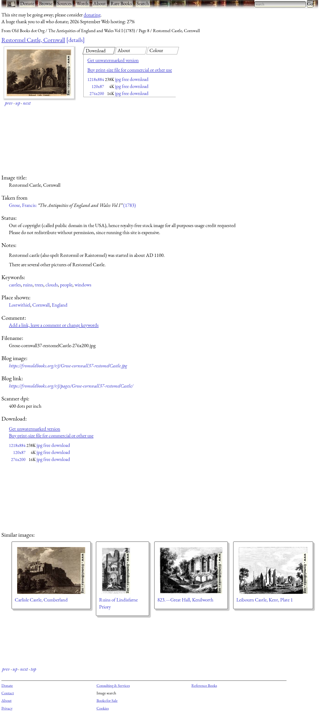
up (17, 103)
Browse (45, 3)
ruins (28, 284)
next (27, 103)
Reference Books (204, 685)
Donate (27, 3)
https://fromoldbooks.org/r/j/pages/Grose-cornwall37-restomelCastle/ (71, 386)
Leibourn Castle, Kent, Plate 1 (264, 600)
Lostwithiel (19, 305)
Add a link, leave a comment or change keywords (54, 325)
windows (82, 284)
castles (15, 284)
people (66, 284)
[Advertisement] (121, 136)
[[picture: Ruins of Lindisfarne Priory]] (122, 570)
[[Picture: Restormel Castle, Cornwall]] (39, 73)
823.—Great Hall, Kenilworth (185, 600)
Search (143, 3)
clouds (51, 284)
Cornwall (41, 305)
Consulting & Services (113, 685)
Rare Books (121, 3)
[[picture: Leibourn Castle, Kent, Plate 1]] (273, 570)
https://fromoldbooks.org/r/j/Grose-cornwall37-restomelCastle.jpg (68, 365)
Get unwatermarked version (113, 60)
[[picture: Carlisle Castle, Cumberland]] (51, 570)
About (99, 3)
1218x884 (95, 79)
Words (82, 3)
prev (9, 103)
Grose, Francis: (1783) (72, 205)
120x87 (98, 86)
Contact (7, 693)
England (59, 305)
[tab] (98, 50)
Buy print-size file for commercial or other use (129, 70)
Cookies (103, 708)
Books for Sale (107, 700)
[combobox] (280, 4)
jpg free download (132, 79)
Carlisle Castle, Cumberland (41, 600)
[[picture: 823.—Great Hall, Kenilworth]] (191, 570)
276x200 (96, 93)
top (33, 669)
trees (39, 284)
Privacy (6, 708)
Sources (64, 3)
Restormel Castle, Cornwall (33, 40)
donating (92, 14)
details (75, 40)
